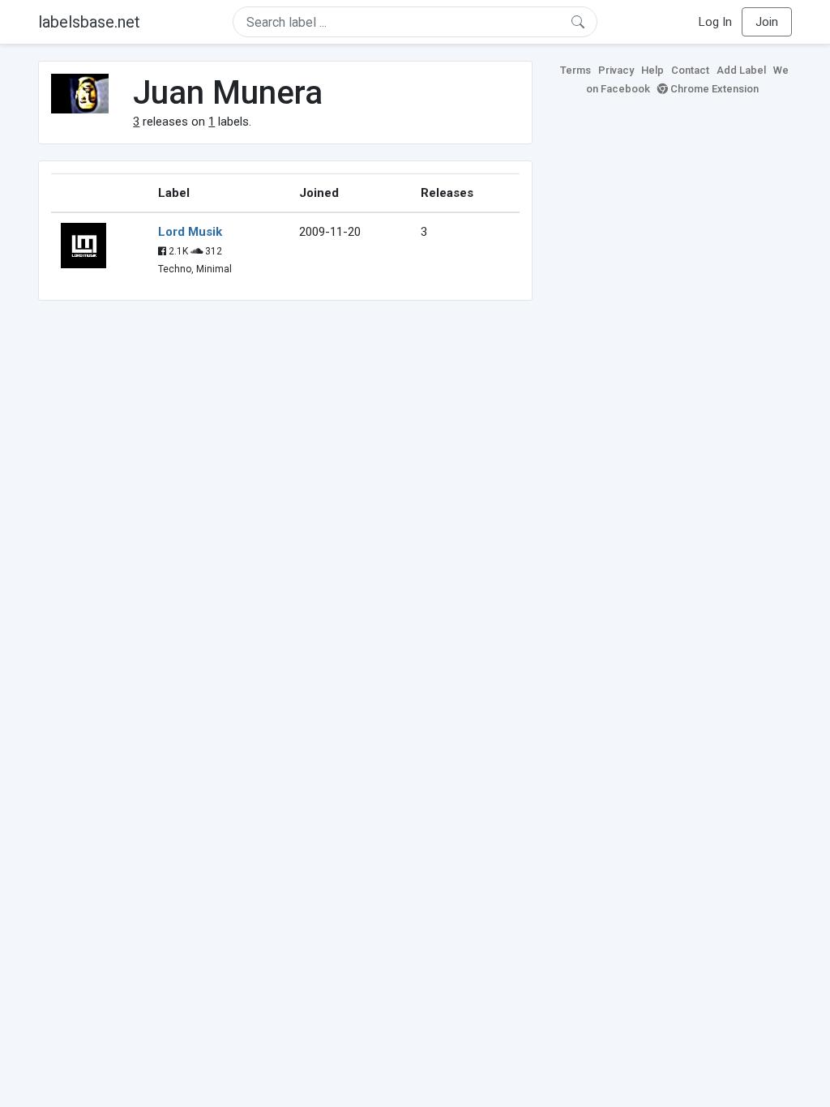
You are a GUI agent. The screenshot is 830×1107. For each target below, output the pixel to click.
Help (652, 70)
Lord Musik (190, 231)
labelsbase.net (89, 22)
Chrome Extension (713, 89)
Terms (575, 70)
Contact (690, 70)
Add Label (741, 70)
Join (766, 22)
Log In (715, 22)
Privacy (616, 70)
